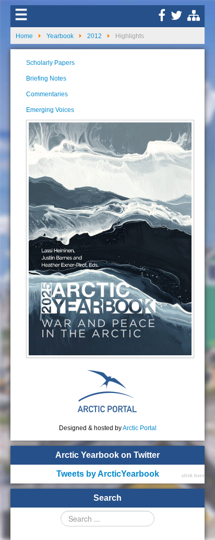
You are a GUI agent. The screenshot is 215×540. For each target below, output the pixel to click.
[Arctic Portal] (107, 389)
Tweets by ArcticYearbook (107, 473)
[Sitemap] (193, 17)
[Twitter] (176, 17)
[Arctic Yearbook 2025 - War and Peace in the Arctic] (110, 238)
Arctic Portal (140, 428)
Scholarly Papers (50, 62)
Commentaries (47, 94)
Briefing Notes (46, 78)
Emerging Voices (50, 110)
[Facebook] (161, 17)
